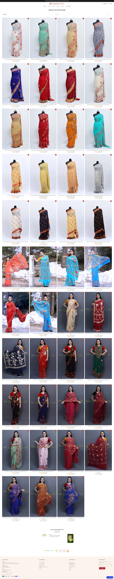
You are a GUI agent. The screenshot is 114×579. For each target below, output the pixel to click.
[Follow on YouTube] (9, 574)
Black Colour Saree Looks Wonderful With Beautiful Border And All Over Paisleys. (98, 241)
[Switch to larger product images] (3, 14)
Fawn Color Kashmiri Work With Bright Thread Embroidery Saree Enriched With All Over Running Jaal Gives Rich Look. (70, 196)
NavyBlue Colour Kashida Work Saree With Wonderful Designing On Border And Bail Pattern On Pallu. (15, 380)
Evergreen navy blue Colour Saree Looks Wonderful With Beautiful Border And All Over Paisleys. (43, 242)
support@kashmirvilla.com (6, 569)
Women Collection (42, 562)
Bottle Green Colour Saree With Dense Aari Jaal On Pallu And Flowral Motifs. (98, 379)
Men (49, 6)
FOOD (53, 6)
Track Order (68, 6)
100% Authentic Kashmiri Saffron (43, 567)
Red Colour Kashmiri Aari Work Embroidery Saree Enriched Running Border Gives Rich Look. (43, 104)
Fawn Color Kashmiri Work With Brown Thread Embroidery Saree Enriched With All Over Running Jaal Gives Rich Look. (43, 196)
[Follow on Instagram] (7, 574)
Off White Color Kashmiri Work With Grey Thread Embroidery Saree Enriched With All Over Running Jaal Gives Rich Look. (98, 196)
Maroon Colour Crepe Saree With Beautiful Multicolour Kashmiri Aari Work (71, 104)
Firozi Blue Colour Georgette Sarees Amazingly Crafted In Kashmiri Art (43, 333)
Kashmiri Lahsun (41, 565)
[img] (57, 531)
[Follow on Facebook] (2, 574)
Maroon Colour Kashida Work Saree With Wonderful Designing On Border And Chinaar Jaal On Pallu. (98, 472)
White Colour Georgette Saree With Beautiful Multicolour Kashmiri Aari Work (15, 59)
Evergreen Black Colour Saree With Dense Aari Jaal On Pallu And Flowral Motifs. (70, 379)
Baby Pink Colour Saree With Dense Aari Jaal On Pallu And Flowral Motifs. (43, 471)
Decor (58, 6)
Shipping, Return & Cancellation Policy (72, 564)
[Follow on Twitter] (4, 574)
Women (44, 6)
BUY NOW (22, 57)
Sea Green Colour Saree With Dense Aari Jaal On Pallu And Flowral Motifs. (15, 471)
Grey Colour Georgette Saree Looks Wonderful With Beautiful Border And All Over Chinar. (98, 59)
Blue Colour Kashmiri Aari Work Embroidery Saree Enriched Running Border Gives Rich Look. (15, 104)
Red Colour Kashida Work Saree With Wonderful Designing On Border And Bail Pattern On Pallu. (98, 334)
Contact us (70, 567)
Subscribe (102, 568)
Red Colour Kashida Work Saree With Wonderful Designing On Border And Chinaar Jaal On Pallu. (71, 472)
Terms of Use (71, 565)
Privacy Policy (71, 562)
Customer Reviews (72, 566)
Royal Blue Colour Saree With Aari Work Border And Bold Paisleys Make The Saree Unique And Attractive (71, 518)
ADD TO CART (9, 57)
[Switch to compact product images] (6, 14)
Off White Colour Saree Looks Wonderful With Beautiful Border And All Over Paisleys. (15, 241)
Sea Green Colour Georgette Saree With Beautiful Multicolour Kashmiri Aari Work (43, 59)
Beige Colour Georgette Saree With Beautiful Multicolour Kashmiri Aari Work (71, 59)
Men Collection (41, 563)
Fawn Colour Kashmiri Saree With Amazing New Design (16, 195)
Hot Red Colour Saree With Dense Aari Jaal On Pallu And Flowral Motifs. (43, 379)
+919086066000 (5, 566)
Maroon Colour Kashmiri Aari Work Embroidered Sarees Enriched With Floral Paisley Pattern (15, 333)
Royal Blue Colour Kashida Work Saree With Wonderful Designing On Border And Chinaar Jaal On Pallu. (16, 518)
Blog (70, 568)
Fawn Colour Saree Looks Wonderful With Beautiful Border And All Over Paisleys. (70, 241)
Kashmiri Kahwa (41, 564)
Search (40, 568)
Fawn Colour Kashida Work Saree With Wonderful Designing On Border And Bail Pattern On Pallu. (70, 334)
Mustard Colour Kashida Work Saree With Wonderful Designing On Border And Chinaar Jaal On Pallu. (43, 518)
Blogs (62, 6)
